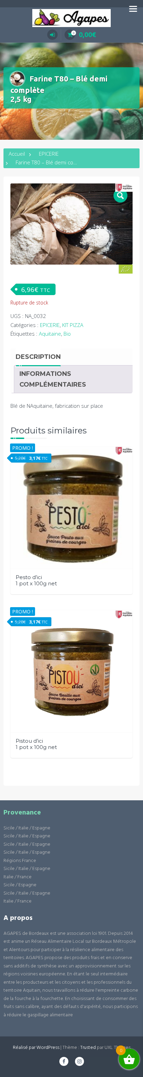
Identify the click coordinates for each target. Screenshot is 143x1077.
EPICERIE (49, 153)
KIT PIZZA (72, 324)
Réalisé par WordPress (36, 1048)
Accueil (17, 153)
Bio (67, 333)
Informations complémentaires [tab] (52, 379)
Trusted (88, 1048)
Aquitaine (50, 333)
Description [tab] (38, 357)
